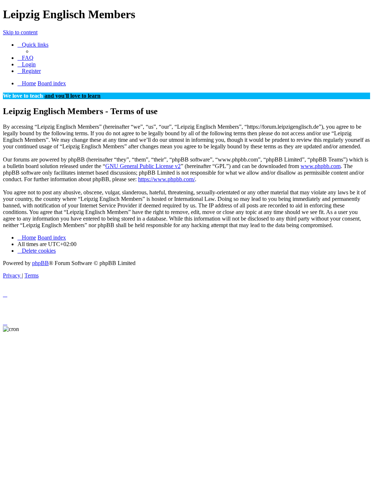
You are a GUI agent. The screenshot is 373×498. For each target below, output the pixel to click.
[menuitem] (25, 58)
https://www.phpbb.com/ (166, 179)
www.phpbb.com (321, 166)
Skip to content (20, 32)
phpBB (40, 263)
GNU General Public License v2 (143, 166)
